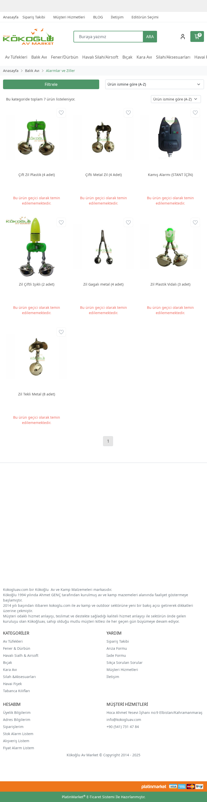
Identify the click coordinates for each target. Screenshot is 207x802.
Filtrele (51, 84)
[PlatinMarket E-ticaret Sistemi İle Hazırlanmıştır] (154, 786)
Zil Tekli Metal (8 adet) (36, 394)
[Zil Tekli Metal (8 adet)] (36, 356)
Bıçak (8, 662)
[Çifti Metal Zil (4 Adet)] (103, 137)
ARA (150, 36)
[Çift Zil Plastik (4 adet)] (36, 137)
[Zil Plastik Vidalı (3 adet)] (170, 247)
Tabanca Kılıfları (17, 690)
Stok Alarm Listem (18, 733)
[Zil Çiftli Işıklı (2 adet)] (36, 247)
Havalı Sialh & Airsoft (20, 655)
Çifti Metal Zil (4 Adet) (103, 174)
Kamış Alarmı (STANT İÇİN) (170, 174)
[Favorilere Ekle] (61, 112)
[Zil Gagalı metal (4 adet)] (103, 247)
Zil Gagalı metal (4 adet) (103, 284)
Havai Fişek (12, 683)
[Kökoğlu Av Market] (28, 36)
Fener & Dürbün (16, 648)
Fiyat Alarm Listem (18, 747)
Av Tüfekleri (13, 641)
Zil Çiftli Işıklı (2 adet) (36, 284)
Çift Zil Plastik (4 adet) (36, 174)
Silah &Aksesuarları (19, 676)
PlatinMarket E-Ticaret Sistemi (88, 796)
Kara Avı (10, 669)
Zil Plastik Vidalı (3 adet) (170, 284)
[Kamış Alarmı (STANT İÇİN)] (170, 137)
